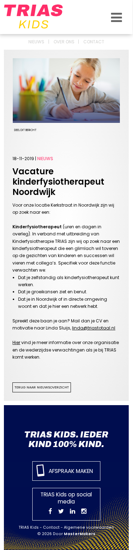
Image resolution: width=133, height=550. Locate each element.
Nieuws (36, 42)
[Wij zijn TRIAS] (39, 16)
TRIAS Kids (29, 527)
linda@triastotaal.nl (93, 328)
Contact (93, 42)
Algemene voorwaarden (89, 527)
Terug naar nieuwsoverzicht (42, 387)
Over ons (64, 42)
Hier (16, 342)
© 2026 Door (66, 534)
